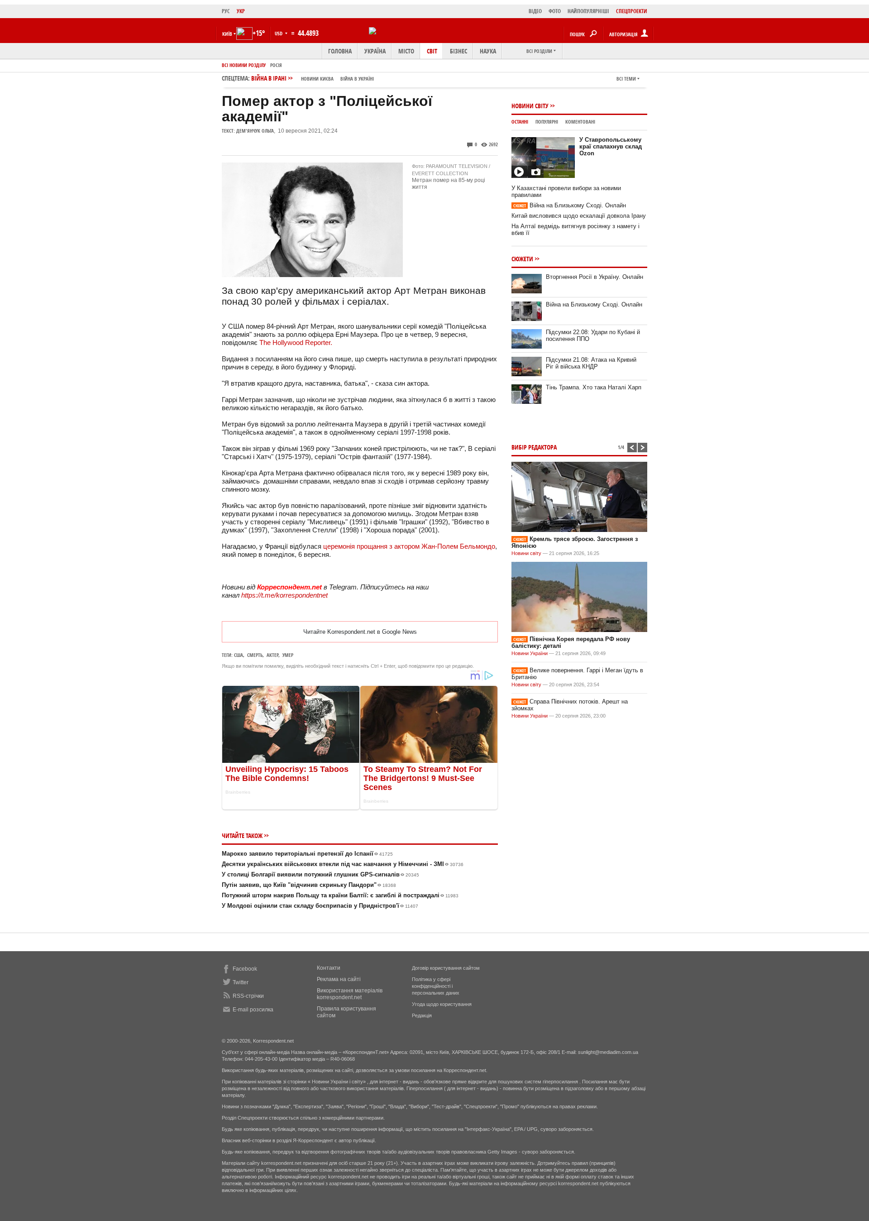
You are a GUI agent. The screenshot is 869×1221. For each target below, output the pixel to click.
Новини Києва (317, 78)
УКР (241, 11)
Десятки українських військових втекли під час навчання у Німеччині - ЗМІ (342, 864)
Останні (519, 121)
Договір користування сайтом (446, 968)
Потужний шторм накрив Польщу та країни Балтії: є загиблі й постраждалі (340, 895)
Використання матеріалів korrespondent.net (349, 994)
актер (272, 654)
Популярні (546, 121)
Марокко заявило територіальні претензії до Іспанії (307, 853)
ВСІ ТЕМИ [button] (626, 78)
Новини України (529, 653)
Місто (406, 51)
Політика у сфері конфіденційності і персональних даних (435, 986)
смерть (255, 654)
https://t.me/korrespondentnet (284, 595)
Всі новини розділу (244, 65)
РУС (226, 11)
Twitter (240, 982)
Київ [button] (227, 33)
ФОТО (555, 11)
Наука (488, 51)
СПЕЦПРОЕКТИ (631, 11)
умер (287, 654)
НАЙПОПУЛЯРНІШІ (588, 11)
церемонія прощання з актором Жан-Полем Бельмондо (409, 546)
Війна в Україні (357, 78)
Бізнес (458, 51)
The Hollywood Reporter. (295, 342)
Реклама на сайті (339, 979)
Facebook (245, 969)
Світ (432, 51)
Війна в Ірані (312, 78)
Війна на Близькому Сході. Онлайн (569, 205)
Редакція (422, 1015)
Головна (340, 51)
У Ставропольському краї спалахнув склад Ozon (610, 146)
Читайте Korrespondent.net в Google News (360, 631)
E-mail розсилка (253, 1009)
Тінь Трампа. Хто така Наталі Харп (593, 387)
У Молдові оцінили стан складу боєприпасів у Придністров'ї (320, 905)
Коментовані (580, 121)
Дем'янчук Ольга (255, 130)
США (238, 654)
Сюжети (522, 258)
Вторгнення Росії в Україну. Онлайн (594, 276)
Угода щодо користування (442, 1004)
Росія (276, 65)
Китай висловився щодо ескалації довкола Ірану (578, 215)
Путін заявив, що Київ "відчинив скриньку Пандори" (309, 884)
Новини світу (530, 105)
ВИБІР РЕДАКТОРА (534, 447)
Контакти (328, 968)
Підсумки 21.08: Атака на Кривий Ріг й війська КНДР (591, 363)
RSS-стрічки (248, 996)
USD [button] (279, 33)
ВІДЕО (535, 11)
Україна (375, 51)
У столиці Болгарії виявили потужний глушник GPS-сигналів (320, 874)
